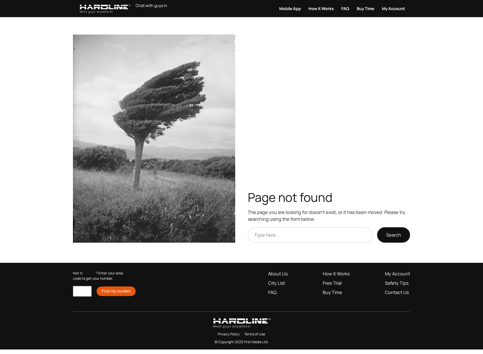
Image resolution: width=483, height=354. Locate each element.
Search (393, 235)
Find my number (116, 291)
